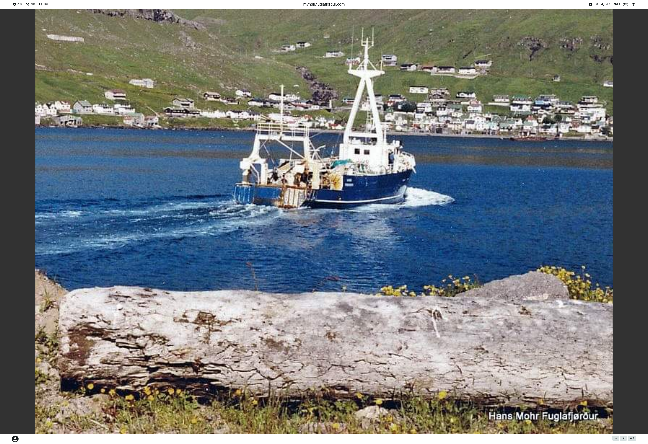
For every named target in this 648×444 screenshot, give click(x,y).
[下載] (615, 438)
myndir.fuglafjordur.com (324, 4)
